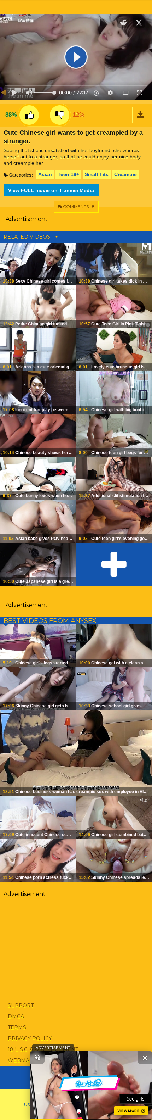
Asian (45, 174)
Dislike (59, 115)
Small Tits (97, 174)
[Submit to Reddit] (123, 23)
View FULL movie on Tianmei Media (51, 190)
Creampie (125, 174)
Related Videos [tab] (28, 237)
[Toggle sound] (37, 1057)
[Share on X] (139, 23)
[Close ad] (145, 1057)
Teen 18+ (68, 174)
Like (29, 115)
